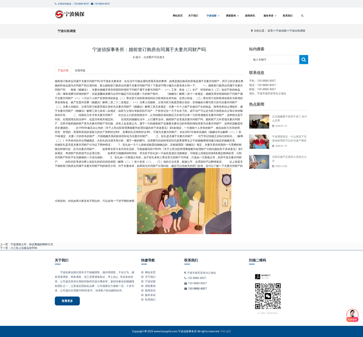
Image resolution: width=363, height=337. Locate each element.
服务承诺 (268, 15)
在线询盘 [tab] (80, 70)
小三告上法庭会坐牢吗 (24, 247)
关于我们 (193, 15)
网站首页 (178, 15)
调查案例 (231, 15)
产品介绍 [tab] (63, 70)
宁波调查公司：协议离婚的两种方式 (32, 244)
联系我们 (288, 15)
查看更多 (67, 301)
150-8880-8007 (197, 288)
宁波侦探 (211, 15)
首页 (270, 30)
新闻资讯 (250, 15)
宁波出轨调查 (297, 30)
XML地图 (225, 331)
